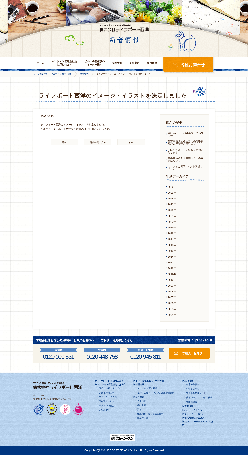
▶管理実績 (138, 384)
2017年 (172, 239)
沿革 (139, 409)
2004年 (172, 314)
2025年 (172, 192)
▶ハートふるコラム (192, 410)
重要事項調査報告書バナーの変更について (185, 159)
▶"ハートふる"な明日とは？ (109, 380)
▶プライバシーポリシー (194, 414)
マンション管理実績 (147, 388)
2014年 (172, 256)
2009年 (172, 285)
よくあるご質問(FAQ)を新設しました (185, 168)
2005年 (172, 309)
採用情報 (152, 62)
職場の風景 (191, 402)
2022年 (172, 210)
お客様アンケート (108, 410)
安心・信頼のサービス (110, 388)
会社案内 (134, 62)
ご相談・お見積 (192, 353)
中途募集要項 (192, 389)
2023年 (172, 204)
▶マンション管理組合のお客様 (110, 384)
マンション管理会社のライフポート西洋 (52, 74)
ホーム (40, 62)
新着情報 (84, 74)
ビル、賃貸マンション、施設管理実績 (155, 392)
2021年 (172, 216)
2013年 (172, 262)
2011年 (172, 274)
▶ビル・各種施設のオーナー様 (148, 380)
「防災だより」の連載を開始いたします (185, 151)
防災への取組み (106, 405)
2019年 (172, 227)
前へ (64, 142)
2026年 (172, 186)
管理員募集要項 (194, 393)
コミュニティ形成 (108, 397)
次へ (131, 142)
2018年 (172, 233)
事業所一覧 (142, 418)
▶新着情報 (187, 406)
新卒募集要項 (192, 384)
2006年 (172, 303)
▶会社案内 (138, 397)
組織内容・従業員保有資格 (150, 414)
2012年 (172, 268)
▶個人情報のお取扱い (193, 417)
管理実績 (117, 62)
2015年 (172, 250)
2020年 (172, 221)
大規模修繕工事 (106, 392)
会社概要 (141, 405)
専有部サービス (106, 401)
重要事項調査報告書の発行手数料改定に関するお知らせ (185, 142)
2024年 (172, 198)
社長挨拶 (141, 401)
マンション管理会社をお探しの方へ (64, 63)
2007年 (172, 297)
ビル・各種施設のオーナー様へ (94, 63)
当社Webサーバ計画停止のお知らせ (186, 134)
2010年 (172, 279)
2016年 (172, 245)
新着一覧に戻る (98, 142)
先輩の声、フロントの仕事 (199, 397)
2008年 (172, 291)
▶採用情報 (187, 380)
